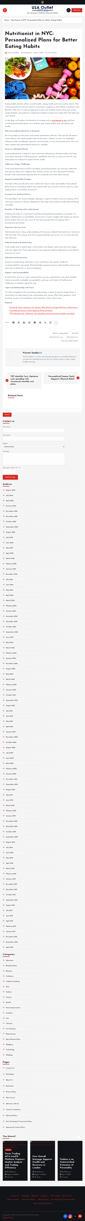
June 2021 (9, 716)
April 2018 (9, 863)
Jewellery (9, 1013)
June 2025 (9, 542)
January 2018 (11, 879)
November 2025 (11, 516)
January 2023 (11, 658)
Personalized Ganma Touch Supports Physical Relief (30, 311)
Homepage (10, 1074)
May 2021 (9, 721)
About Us (9, 1080)
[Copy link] (56, 322)
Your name (6, 427)
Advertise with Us (12, 1103)
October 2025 (11, 521)
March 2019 (10, 805)
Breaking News (11, 965)
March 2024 (10, 600)
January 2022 (11, 690)
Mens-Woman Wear (13, 1039)
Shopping (9, 1044)
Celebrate (9, 976)
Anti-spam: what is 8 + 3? (11, 468)
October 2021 (11, 695)
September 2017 (12, 900)
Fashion (9, 992)
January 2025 (11, 569)
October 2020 (11, 742)
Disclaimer (10, 1086)
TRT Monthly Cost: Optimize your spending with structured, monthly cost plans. (42, 314)
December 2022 (11, 663)
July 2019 (9, 795)
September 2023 (12, 632)
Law (7, 1018)
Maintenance (11, 1034)
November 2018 (11, 826)
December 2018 (11, 821)
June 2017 (9, 916)
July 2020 (9, 753)
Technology (10, 1049)
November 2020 (12, 737)
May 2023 (9, 642)
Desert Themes (8, 1217)
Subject (5, 443)
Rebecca (12, 1172)
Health (75, 333)
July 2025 (9, 537)
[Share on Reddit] (40, 322)
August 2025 (10, 532)
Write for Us (10, 1097)
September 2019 (12, 784)
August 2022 (10, 669)
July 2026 (9, 495)
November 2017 (11, 889)
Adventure (10, 960)
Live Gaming (10, 1029)
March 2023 (10, 648)
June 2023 (9, 637)
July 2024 (9, 579)
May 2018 (9, 858)
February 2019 (11, 810)
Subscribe (76, 10)
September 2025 (12, 527)
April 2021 (9, 726)
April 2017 (9, 921)
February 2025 (11, 564)
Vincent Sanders (13, 53)
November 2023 (11, 621)
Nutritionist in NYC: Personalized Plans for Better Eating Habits (36, 20)
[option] (15, 1161)
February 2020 (11, 768)
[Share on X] (19, 322)
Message (6, 451)
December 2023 (11, 616)
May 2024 (9, 590)
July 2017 (9, 910)
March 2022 (10, 679)
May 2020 (9, 763)
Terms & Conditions (13, 1109)
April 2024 (9, 595)
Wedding (9, 1055)
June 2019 (9, 800)
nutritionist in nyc (57, 337)
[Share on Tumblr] (45, 322)
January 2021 (11, 732)
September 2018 (12, 837)
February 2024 (11, 606)
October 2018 (11, 832)
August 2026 (10, 490)
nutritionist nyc (73, 337)
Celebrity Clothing (13, 981)
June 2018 (9, 852)
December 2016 (11, 937)
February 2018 (11, 874)
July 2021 (9, 711)
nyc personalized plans (70, 341)
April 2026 (10, 500)
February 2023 (11, 653)
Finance (9, 997)
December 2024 (11, 574)
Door (7, 987)
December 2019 (11, 779)
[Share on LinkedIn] (24, 322)
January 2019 (11, 816)
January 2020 (11, 774)
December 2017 (11, 884)
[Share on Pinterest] (35, 322)
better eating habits (61, 333)
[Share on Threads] (50, 322)
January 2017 (10, 931)
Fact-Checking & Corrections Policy (19, 1121)
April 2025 (9, 553)
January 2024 (11, 611)
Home (6, 20)
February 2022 (11, 684)
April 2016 (9, 947)
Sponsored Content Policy (15, 1127)
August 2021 (10, 705)
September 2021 (12, 700)
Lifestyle (9, 1023)
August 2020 (10, 747)
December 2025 (11, 511)
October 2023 (11, 627)
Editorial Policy (11, 1115)
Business (9, 971)
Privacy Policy (11, 1092)
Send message (10, 477)
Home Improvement (13, 1007)
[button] (77, 1137)
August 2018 (10, 842)
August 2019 (10, 789)
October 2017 (11, 894)
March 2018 (10, 868)
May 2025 (9, 548)
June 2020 (10, 758)
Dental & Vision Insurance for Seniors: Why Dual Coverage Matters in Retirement (43, 307)
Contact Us (10, 1068)
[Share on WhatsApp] (29, 322)
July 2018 (9, 847)
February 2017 (11, 926)
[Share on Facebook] (13, 322)
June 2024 (9, 584)
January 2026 (11, 506)
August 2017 (10, 905)
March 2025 (10, 558)
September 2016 (12, 942)
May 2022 (9, 674)
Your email (6, 435)
